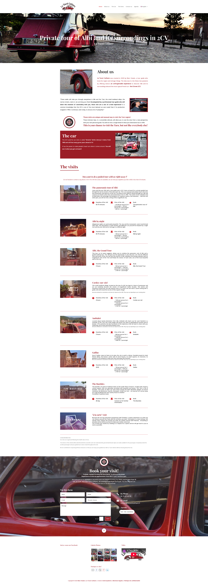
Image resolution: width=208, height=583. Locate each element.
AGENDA (88, 479)
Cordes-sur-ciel (99, 282)
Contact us (129, 6)
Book (134, 202)
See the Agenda (126, 512)
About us (106, 6)
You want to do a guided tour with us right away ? (104, 176)
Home (100, 6)
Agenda (136, 6)
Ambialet (96, 318)
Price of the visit (119, 202)
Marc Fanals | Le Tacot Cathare (87, 580)
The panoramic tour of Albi (105, 187)
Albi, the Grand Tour (102, 250)
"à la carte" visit (99, 414)
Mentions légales (118, 580)
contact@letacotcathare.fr (130, 503)
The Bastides (98, 383)
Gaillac (95, 352)
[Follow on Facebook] (104, 530)
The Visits (121, 6)
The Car (113, 6)
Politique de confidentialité (132, 580)
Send (107, 519)
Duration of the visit (102, 202)
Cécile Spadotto (107, 580)
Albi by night (98, 221)
